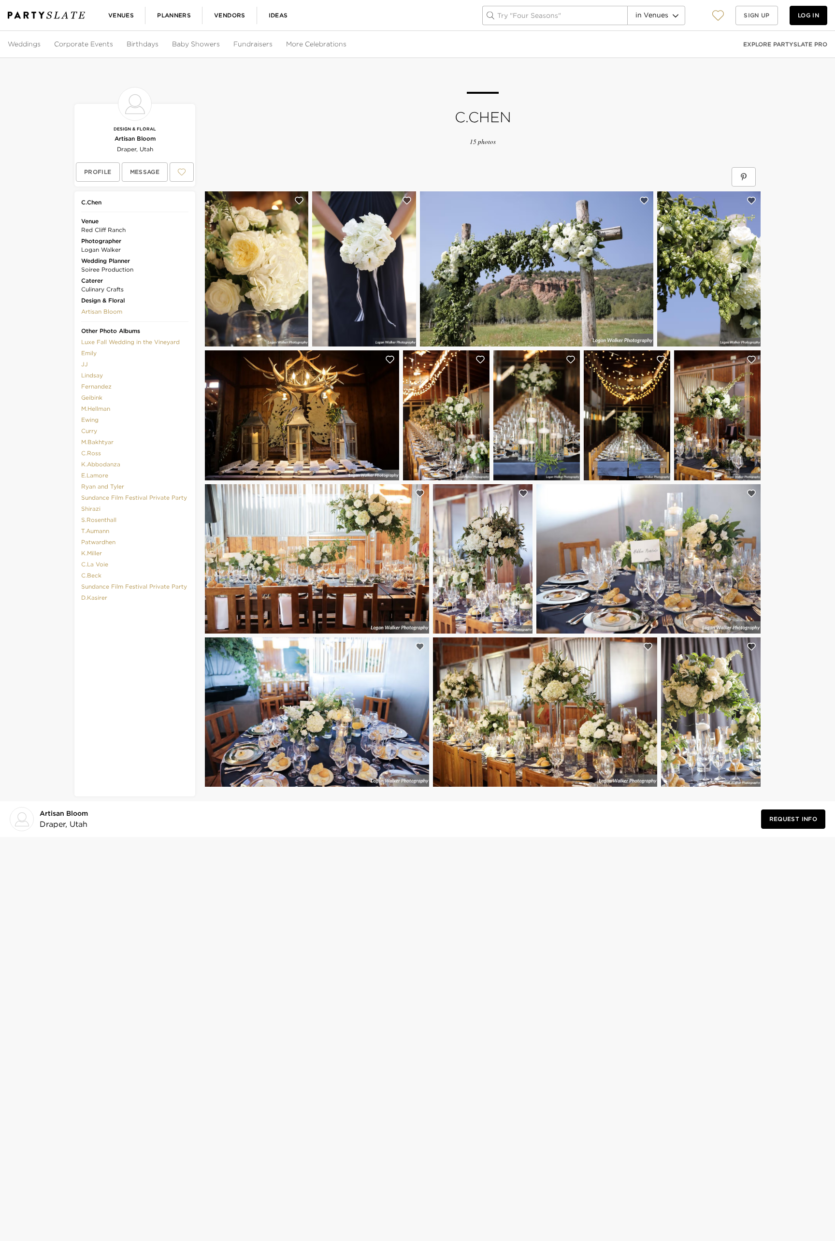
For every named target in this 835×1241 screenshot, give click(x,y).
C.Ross (91, 453)
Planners (174, 15)
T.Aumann (95, 530)
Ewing (90, 419)
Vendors (229, 15)
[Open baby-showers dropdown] (221, 44)
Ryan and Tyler (102, 486)
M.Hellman (95, 408)
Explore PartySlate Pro (785, 44)
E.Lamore (94, 475)
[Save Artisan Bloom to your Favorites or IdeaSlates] (182, 172)
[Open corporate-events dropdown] (114, 44)
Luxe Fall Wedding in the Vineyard (130, 342)
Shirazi (91, 508)
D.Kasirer (94, 597)
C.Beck (91, 575)
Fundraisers (253, 44)
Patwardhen (98, 542)
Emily (89, 353)
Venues (121, 15)
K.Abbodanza (100, 464)
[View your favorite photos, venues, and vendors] (718, 15)
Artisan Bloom (135, 138)
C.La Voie (94, 564)
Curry (89, 430)
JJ (84, 364)
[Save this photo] (299, 200)
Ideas (278, 15)
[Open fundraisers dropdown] (273, 44)
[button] (718, 15)
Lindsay (92, 375)
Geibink (91, 397)
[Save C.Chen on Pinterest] (744, 177)
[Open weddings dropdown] (42, 44)
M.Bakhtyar (97, 442)
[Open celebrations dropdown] (347, 44)
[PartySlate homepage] (46, 15)
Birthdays (142, 44)
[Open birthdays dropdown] (159, 44)
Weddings (24, 44)
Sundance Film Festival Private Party (134, 497)
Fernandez (96, 386)
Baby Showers (196, 44)
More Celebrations (316, 44)
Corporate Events (83, 44)
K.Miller (91, 553)
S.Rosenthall (98, 519)
